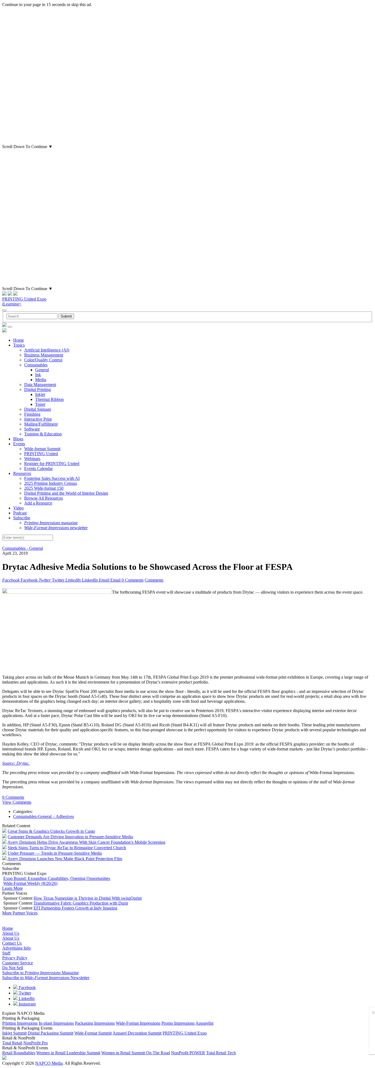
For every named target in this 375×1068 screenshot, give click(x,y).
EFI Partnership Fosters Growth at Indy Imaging (75, 908)
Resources (22, 473)
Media (40, 379)
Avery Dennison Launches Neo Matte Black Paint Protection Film (64, 858)
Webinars (32, 458)
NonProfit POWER (188, 1052)
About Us (10, 933)
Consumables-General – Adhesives (43, 816)
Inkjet (40, 394)
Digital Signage (37, 409)
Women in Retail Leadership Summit (68, 1052)
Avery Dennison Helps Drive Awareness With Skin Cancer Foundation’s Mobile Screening (86, 842)
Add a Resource (38, 503)
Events (19, 443)
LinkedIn (26, 998)
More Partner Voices (20, 913)
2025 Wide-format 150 (43, 488)
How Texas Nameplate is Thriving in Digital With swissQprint (87, 898)
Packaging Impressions (95, 1023)
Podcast (20, 513)
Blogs (18, 439)
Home (18, 340)
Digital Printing (37, 389)
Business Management (43, 355)
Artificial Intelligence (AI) (46, 350)
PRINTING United (41, 453)
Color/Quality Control (43, 360)
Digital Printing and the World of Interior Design (66, 493)
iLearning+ (11, 304)
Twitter (24, 993)
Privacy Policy (14, 958)
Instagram (27, 1004)
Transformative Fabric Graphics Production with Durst (80, 903)
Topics (19, 345)
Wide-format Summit (42, 448)
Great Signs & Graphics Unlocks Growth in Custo (51, 831)
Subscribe (21, 517)
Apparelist (204, 1023)
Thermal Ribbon (49, 399)
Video (18, 508)
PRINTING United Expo (24, 299)
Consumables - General (22, 548)
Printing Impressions (20, 1023)
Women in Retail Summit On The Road (135, 1052)
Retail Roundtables (18, 1052)
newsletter (56, 527)
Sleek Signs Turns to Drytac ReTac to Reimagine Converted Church (67, 847)
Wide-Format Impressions (138, 1023)
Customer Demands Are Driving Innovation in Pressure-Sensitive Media (70, 836)
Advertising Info (16, 948)
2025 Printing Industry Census (50, 483)
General (42, 369)
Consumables (35, 364)
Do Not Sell (12, 967)
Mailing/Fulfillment (41, 424)
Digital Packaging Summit (50, 1033)
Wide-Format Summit (93, 1033)
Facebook (27, 987)
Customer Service (17, 963)
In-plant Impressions (56, 1023)
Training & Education (43, 434)
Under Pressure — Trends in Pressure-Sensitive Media (55, 853)
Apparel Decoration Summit (137, 1033)
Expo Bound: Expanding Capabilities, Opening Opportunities (56, 878)
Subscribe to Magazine (40, 972)
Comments (154, 580)
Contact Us (12, 943)
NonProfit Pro (35, 1043)
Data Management (40, 384)
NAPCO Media (49, 1063)
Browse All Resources (43, 498)
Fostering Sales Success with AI (52, 478)
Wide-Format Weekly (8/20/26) (30, 883)
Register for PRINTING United (51, 463)
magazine (51, 522)
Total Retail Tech (221, 1052)
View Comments (16, 802)
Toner (40, 404)
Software (32, 429)
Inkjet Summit (14, 1033)
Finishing (32, 414)
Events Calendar (38, 468)
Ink (38, 374)
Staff (6, 953)
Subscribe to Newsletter (45, 977)
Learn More (12, 888)
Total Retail (12, 1043)
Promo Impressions (178, 1023)
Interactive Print (38, 419)
